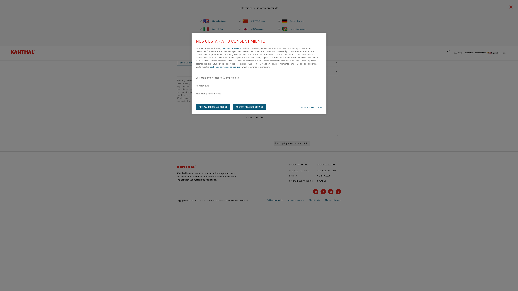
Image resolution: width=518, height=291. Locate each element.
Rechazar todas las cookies (213, 106)
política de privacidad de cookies (225, 66)
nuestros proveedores (232, 48)
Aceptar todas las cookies (249, 106)
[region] (259, 73)
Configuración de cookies (310, 107)
